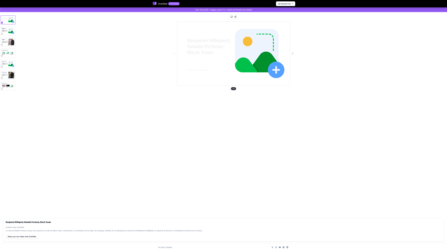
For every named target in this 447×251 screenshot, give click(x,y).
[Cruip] (154, 4)
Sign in (270, 4)
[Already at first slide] (174, 53)
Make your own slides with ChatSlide (22, 237)
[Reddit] (283, 247)
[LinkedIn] (287, 247)
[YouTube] (279, 247)
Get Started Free (284, 4)
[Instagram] (276, 247)
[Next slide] (292, 53)
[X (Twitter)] (272, 247)
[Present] (231, 17)
